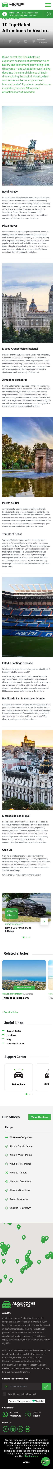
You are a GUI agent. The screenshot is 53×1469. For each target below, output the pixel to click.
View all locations (39, 1117)
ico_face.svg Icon (5, 1429)
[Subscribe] (46, 1386)
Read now (28, 15)
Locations (11, 1035)
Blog (9, 1039)
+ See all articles (10, 1012)
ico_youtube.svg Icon (27, 1429)
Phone (36, 1415)
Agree (26, 1462)
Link (26, 913)
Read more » (31, 1456)
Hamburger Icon (48, 5)
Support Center (14, 1031)
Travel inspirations (15, 1043)
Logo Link (13, 5)
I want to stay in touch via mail (22, 1394)
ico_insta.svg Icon (13, 1429)
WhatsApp (15, 1415)
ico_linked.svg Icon (20, 1429)
